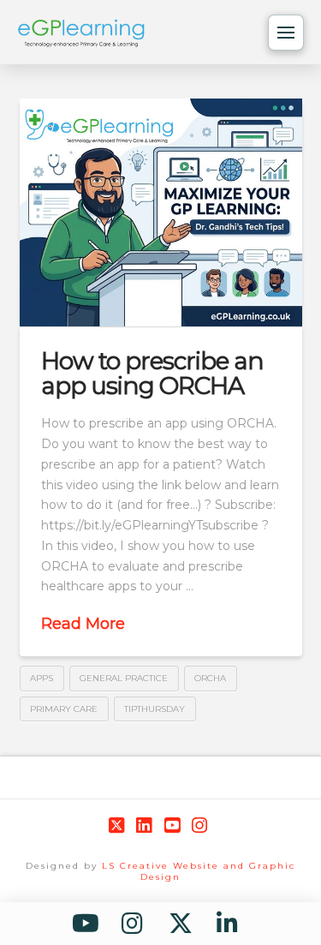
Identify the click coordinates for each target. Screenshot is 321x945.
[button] (286, 33)
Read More (83, 623)
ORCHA (210, 678)
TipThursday (154, 709)
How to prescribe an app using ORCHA (152, 373)
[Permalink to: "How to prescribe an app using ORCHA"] (161, 212)
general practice (124, 678)
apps (41, 678)
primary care (64, 709)
